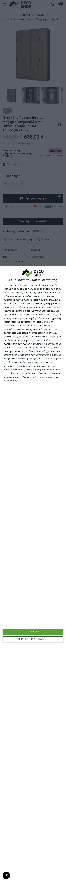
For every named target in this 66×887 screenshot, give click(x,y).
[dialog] (33, 576)
